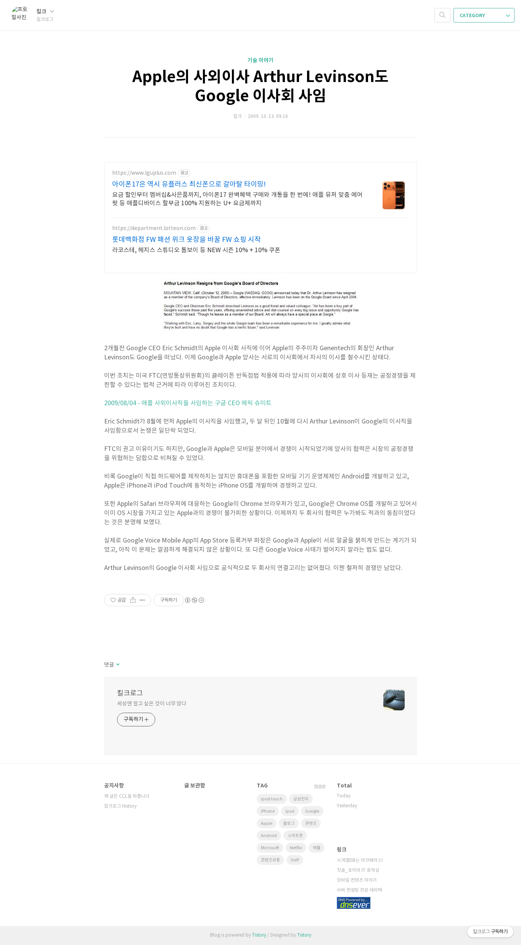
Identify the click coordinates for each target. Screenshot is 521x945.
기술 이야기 (260, 60)
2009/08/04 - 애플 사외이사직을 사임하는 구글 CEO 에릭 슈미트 (188, 403)
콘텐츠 (311, 823)
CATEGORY (473, 15)
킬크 (42, 11)
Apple (266, 823)
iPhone (268, 811)
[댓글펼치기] (117, 665)
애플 (316, 847)
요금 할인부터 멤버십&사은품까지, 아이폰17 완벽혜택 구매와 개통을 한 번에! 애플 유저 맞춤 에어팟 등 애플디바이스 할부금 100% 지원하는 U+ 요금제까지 (237, 199)
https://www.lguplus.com (144, 173)
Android (269, 835)
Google (312, 811)
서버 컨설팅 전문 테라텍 (359, 890)
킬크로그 (130, 693)
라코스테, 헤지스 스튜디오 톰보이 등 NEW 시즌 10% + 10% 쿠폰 (196, 250)
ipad (289, 811)
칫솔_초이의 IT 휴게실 (358, 870)
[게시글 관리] (142, 600)
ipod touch (272, 799)
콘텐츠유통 (270, 860)
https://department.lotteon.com (154, 228)
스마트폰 (295, 835)
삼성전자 (301, 799)
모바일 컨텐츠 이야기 (357, 880)
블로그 (288, 823)
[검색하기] (442, 15)
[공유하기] (133, 600)
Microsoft (270, 847)
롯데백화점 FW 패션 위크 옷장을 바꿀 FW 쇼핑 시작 (186, 240)
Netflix (296, 847)
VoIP (295, 860)
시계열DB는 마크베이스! (360, 860)
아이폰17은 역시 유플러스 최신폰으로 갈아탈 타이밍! (189, 184)
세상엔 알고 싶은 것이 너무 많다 (152, 704)
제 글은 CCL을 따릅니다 (127, 796)
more (319, 786)
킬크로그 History (120, 806)
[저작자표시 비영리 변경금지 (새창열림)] (194, 600)
